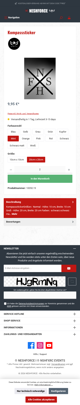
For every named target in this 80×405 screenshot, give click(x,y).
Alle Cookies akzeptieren (41, 399)
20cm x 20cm (36, 159)
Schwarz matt (17, 145)
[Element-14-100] (40, 78)
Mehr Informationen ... (43, 385)
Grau (37, 131)
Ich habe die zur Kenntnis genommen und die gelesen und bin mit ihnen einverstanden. (40, 304)
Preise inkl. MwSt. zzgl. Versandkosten (23, 114)
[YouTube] (49, 345)
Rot (51, 138)
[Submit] (68, 268)
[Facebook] (31, 345)
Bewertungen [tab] (13, 221)
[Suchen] (61, 17)
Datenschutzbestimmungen (31, 303)
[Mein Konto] (69, 17)
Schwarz (64, 138)
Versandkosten (58, 364)
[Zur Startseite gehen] (40, 11)
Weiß (33, 145)
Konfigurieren (58, 391)
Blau (13, 131)
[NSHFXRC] (40, 43)
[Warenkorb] (75, 16)
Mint (13, 138)
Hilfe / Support (40, 354)
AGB (9, 306)
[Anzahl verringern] (10, 169)
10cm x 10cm (17, 159)
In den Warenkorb (40, 178)
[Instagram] (40, 345)
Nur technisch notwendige (31, 391)
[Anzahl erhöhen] (68, 169)
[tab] (40, 208)
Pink (38, 138)
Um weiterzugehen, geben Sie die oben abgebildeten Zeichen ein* (40, 290)
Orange (26, 138)
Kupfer (62, 131)
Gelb (25, 131)
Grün (50, 131)
